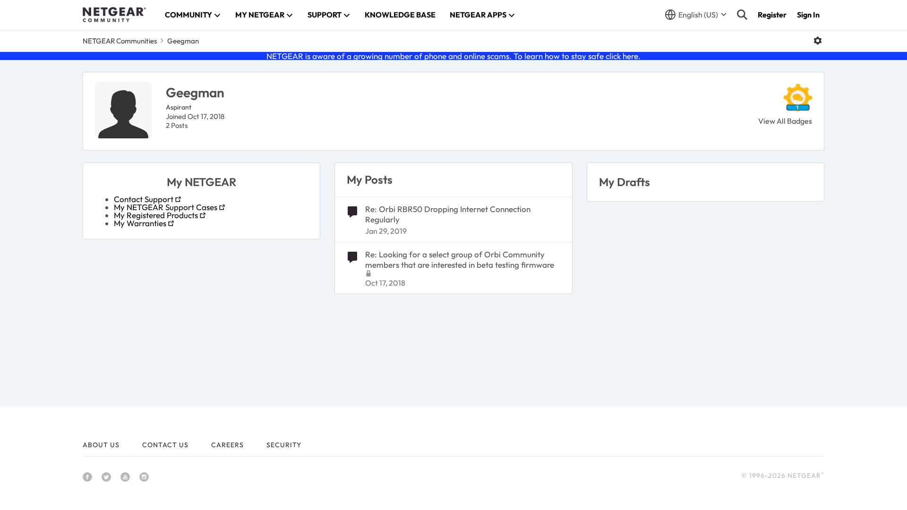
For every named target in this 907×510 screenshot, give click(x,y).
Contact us (165, 445)
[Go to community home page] (114, 14)
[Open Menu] (817, 40)
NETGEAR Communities (120, 40)
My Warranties (140, 223)
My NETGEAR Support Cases (165, 207)
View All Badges (785, 121)
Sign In (808, 14)
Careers (227, 445)
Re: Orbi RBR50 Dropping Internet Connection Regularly (448, 214)
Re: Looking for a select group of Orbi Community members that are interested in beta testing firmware (459, 259)
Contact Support (143, 199)
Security (283, 445)
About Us (101, 445)
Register (772, 14)
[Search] (742, 14)
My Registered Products (156, 215)
